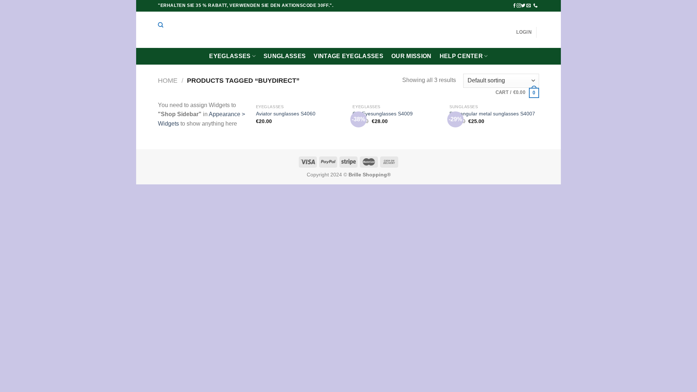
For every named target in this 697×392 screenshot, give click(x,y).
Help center (461, 56)
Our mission (411, 56)
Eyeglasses (229, 56)
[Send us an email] (528, 5)
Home (168, 80)
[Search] (160, 25)
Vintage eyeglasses (348, 56)
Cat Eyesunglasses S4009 (382, 114)
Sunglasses (285, 56)
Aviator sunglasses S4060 (285, 114)
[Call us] (535, 5)
